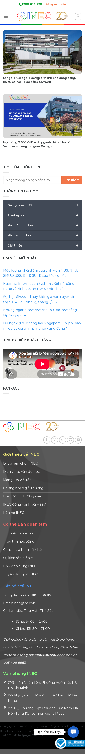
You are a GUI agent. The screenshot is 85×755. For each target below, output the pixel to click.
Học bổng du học (43, 225)
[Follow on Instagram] (54, 440)
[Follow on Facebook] (46, 440)
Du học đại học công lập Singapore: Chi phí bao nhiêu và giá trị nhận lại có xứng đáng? (42, 326)
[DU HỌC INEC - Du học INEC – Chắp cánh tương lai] (42, 16)
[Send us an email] (70, 440)
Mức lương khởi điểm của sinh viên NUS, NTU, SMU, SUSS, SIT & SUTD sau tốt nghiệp (40, 273)
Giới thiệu (43, 245)
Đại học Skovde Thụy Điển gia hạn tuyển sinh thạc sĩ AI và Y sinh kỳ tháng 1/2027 (40, 299)
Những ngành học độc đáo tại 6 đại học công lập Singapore (40, 312)
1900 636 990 (32, 4)
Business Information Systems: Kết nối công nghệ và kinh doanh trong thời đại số (38, 286)
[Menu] (5, 16)
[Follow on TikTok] (62, 440)
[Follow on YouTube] (78, 440)
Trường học (43, 215)
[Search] (78, 16)
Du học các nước (43, 205)
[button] (73, 732)
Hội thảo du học (43, 235)
